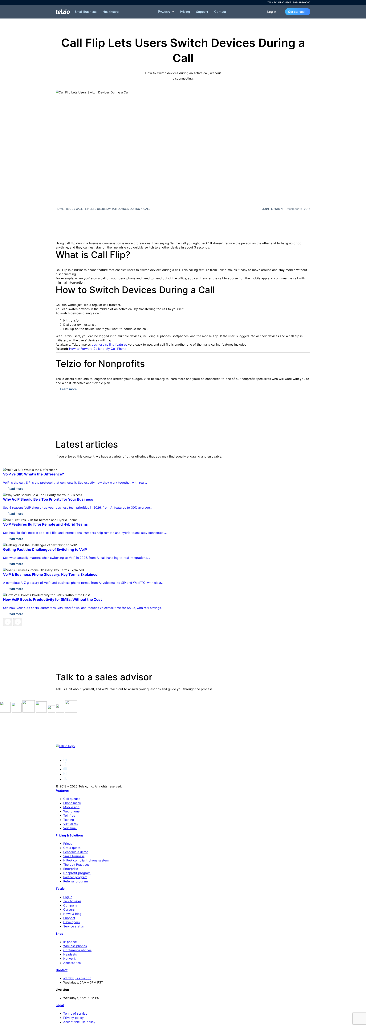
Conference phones (77, 950)
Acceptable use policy (79, 1022)
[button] (7, 622)
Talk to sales (72, 901)
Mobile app (71, 807)
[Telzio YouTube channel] (65, 769)
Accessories (72, 963)
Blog (69, 208)
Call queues (71, 799)
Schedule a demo (75, 852)
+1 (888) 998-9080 (77, 978)
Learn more (68, 389)
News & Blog (72, 914)
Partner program (75, 877)
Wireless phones (75, 946)
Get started (296, 12)
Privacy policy (73, 1018)
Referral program (75, 881)
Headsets (70, 954)
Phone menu (72, 803)
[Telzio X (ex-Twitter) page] (65, 779)
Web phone (71, 811)
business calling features (109, 344)
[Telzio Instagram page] (65, 774)
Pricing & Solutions (69, 835)
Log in (271, 12)
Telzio (60, 888)
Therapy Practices (76, 864)
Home (60, 208)
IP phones (70, 942)
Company (70, 905)
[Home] (63, 11)
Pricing (185, 12)
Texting (68, 820)
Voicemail (70, 828)
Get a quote (71, 848)
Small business (73, 856)
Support (202, 12)
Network (69, 958)
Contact (220, 12)
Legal (60, 1005)
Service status (73, 926)
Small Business (86, 12)
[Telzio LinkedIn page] (65, 760)
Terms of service (75, 1013)
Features (164, 11)
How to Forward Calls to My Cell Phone (97, 349)
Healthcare (111, 12)
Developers (71, 922)
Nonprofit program (77, 873)
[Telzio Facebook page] (65, 765)
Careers (69, 909)
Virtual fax (70, 824)
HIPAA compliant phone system (86, 860)
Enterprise (70, 869)
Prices (67, 843)
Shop (59, 933)
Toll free (69, 815)
